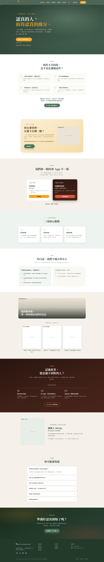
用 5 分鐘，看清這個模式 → (52, 105)
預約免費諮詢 (65, 196)
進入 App (75, 2)
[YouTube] (23, 553)
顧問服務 (53, 2)
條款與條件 (82, 559)
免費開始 (39, 196)
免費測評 (83, 2)
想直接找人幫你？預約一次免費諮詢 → (23, 45)
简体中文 (77, 559)
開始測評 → (29, 146)
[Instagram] (20, 553)
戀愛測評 (48, 2)
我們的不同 (42, 2)
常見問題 (64, 2)
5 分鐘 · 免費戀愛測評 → (24, 39)
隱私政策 (86, 559)
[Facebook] (17, 553)
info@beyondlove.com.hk (78, 548)
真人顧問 (56, 546)
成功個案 (59, 2)
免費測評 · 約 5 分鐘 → (52, 531)
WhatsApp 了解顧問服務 (52, 404)
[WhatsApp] (26, 553)
